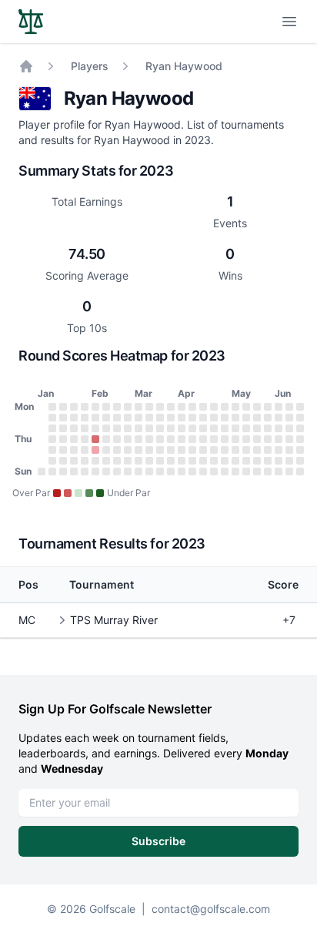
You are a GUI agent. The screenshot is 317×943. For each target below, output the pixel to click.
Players (89, 65)
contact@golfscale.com (211, 908)
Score (283, 584)
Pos (28, 584)
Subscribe (158, 840)
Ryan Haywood (183, 65)
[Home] (26, 66)
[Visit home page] (30, 21)
